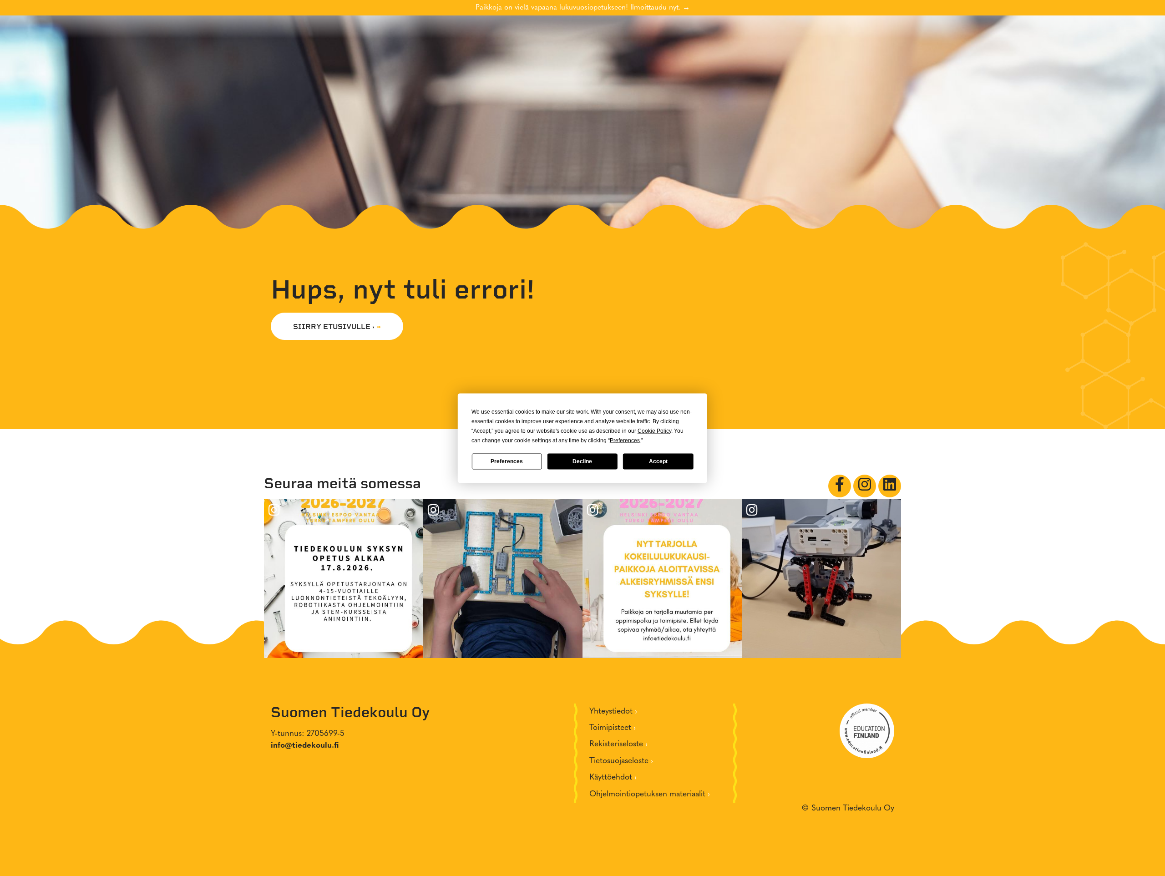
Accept (658, 461)
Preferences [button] (625, 440)
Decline (582, 461)
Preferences (507, 461)
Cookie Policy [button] (654, 430)
